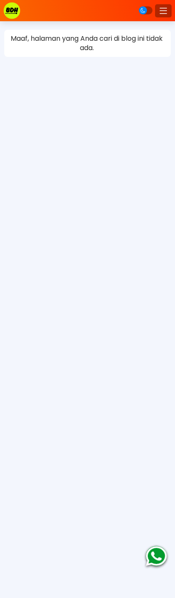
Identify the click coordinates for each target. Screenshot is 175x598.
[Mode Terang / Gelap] (145, 10)
